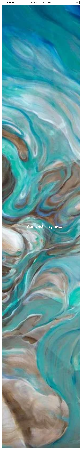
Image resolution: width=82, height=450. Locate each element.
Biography (49, 2)
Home (32, 2)
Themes (40, 2)
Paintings (35, 2)
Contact (77, 2)
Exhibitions (44, 2)
